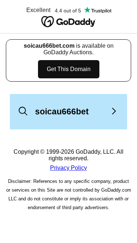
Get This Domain (69, 69)
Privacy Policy (68, 168)
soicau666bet (62, 111)
